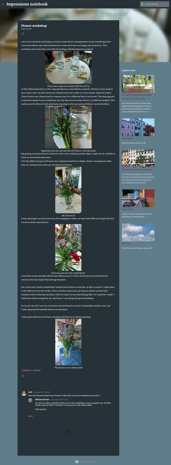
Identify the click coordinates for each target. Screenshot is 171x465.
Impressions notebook (27, 4)
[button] (22, 33)
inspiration (26, 370)
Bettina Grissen (42, 399)
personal (36, 370)
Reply (30, 416)
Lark (30, 392)
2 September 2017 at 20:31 (59, 399)
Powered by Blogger (87, 462)
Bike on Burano (128, 209)
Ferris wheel (126, 243)
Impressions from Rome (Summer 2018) (137, 170)
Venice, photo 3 (128, 138)
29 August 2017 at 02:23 (42, 392)
